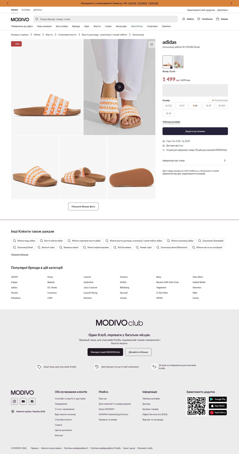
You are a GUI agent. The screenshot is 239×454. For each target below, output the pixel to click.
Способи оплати (63, 419)
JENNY (14, 276)
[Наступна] (231, 3)
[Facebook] (32, 401)
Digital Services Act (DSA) (154, 414)
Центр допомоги (63, 430)
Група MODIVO (106, 409)
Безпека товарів (150, 409)
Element (88, 298)
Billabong (124, 287)
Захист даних (129, 448)
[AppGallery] (218, 412)
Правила (34, 448)
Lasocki (87, 276)
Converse (52, 292)
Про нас (103, 398)
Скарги (58, 424)
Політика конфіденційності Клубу (106, 448)
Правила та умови (108, 419)
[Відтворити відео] (120, 87)
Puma (50, 276)
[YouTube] (23, 401)
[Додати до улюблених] (152, 44)
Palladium (16, 298)
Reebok (50, 282)
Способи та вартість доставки (70, 398)
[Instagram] (14, 401)
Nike (195, 292)
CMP (49, 298)
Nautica (124, 276)
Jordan (123, 298)
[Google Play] (218, 399)
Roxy (158, 276)
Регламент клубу (145, 448)
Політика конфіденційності (76, 448)
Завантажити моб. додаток (201, 10)
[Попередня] (7, 3)
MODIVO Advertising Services (113, 414)
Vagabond (161, 287)
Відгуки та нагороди (152, 419)
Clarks (196, 298)
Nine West (198, 276)
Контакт (59, 435)
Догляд (146, 403)
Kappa (14, 282)
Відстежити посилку (65, 414)
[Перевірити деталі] (224, 160)
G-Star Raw (162, 292)
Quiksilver (88, 282)
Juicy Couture (90, 287)
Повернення (61, 403)
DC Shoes (52, 287)
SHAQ (123, 282)
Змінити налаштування (51, 448)
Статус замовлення (64, 409)
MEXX (159, 298)
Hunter (14, 292)
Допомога (223, 10)
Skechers (197, 287)
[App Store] (218, 406)
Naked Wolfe (199, 282)
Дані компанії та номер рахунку (115, 403)
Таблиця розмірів (151, 398)
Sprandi (124, 292)
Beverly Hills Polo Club (167, 282)
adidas (169, 42)
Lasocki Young (90, 292)
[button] (47, 87)
